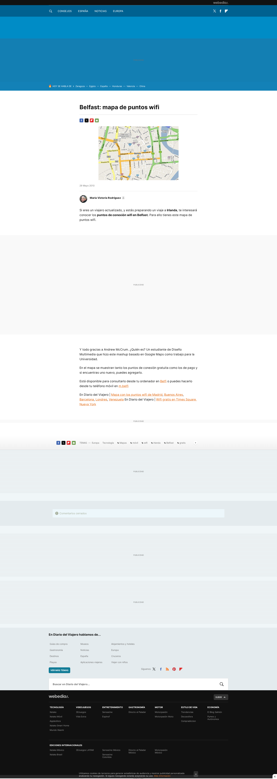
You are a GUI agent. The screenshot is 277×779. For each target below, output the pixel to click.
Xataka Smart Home (59, 725)
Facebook (220, 11)
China (142, 86)
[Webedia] (220, 2)
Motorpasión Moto (164, 716)
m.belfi (124, 386)
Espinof (106, 716)
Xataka (53, 712)
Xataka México (57, 750)
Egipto (92, 86)
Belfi (163, 381)
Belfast (170, 442)
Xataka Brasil (56, 754)
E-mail (97, 120)
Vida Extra (81, 716)
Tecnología (108, 442)
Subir (218, 697)
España (83, 11)
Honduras (117, 86)
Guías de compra (58, 644)
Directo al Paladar (137, 712)
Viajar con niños (119, 662)
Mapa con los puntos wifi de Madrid (137, 395)
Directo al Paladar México (137, 751)
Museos (84, 644)
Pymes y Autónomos (213, 717)
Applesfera (55, 721)
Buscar (222, 684)
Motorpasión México (161, 751)
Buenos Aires (173, 395)
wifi (145, 442)
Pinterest (174, 668)
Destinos (54, 656)
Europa (118, 11)
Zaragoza (80, 86)
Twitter (214, 11)
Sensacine (107, 712)
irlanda (156, 442)
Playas (53, 662)
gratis (182, 442)
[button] (107, 198)
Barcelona (87, 399)
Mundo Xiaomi (57, 730)
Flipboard (226, 11)
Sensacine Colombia (107, 755)
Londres (101, 399)
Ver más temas (59, 670)
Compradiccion (188, 721)
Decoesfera (187, 716)
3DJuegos (81, 712)
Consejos (65, 11)
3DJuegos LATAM (85, 750)
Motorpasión (161, 712)
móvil (135, 442)
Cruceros (116, 656)
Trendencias (187, 712)
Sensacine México (111, 750)
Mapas (123, 442)
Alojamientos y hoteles (122, 644)
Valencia (131, 86)
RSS (167, 668)
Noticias (101, 11)
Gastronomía (56, 650)
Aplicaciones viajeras (91, 662)
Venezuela (116, 399)
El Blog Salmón (214, 712)
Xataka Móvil (56, 716)
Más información (162, 776)
